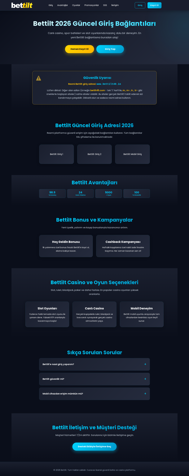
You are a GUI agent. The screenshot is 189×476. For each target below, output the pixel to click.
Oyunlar (76, 5)
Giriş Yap (110, 49)
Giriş (51, 5)
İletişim (115, 5)
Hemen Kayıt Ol (80, 49)
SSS (105, 5)
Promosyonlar (92, 5)
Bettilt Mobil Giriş (132, 154)
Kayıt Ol (154, 5)
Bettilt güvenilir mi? (53, 379)
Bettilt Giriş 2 (94, 154)
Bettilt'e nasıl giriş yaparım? (58, 364)
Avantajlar (62, 5)
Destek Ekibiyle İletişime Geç (94, 446)
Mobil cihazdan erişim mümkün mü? (63, 393)
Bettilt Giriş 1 (56, 154)
